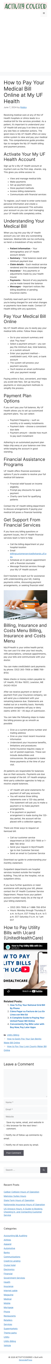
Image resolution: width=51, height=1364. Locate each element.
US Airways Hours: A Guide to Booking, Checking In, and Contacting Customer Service (23, 1212)
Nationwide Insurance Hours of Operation (24, 1204)
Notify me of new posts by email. (22, 1145)
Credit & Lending (12, 1261)
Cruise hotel (10, 1265)
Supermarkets (11, 1328)
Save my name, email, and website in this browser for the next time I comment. (25, 1125)
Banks (7, 1252)
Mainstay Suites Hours (15, 1196)
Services (8, 1324)
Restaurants (10, 1316)
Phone (7, 1311)
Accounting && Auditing (15, 1235)
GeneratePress (25, 1360)
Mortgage (8, 1307)
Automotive (9, 1248)
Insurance (8, 1286)
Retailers (8, 1320)
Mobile (7, 1303)
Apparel (7, 1244)
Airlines (7, 1240)
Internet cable (10, 1290)
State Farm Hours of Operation (19, 1200)
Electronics (9, 1269)
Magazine (8, 1295)
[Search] (43, 1170)
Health (7, 1282)
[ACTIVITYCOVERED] (25, 6)
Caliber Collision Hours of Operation (21, 1192)
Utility (6, 1337)
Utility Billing (13, 1035)
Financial (8, 1273)
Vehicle (7, 1345)
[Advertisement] (25, 46)
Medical (8, 1299)
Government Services (14, 1278)
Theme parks (10, 1333)
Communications (12, 1257)
